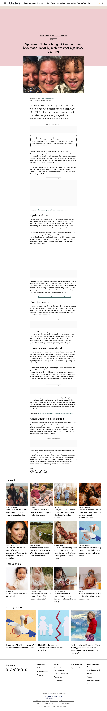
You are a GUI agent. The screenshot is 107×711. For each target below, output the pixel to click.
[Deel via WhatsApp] (36, 471)
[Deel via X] (45, 471)
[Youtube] (18, 669)
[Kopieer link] (32, 471)
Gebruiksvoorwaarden (67, 701)
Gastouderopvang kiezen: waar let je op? (52, 210)
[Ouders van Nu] (14, 3)
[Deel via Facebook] (40, 471)
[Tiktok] (26, 669)
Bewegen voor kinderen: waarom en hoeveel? (54, 297)
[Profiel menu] (99, 3)
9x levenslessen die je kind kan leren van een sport (56, 413)
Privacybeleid (45, 701)
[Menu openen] (5, 3)
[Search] (102, 3)
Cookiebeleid (37, 701)
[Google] (7, 669)
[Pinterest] (22, 669)
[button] (55, 701)
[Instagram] (14, 669)
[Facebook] (11, 669)
